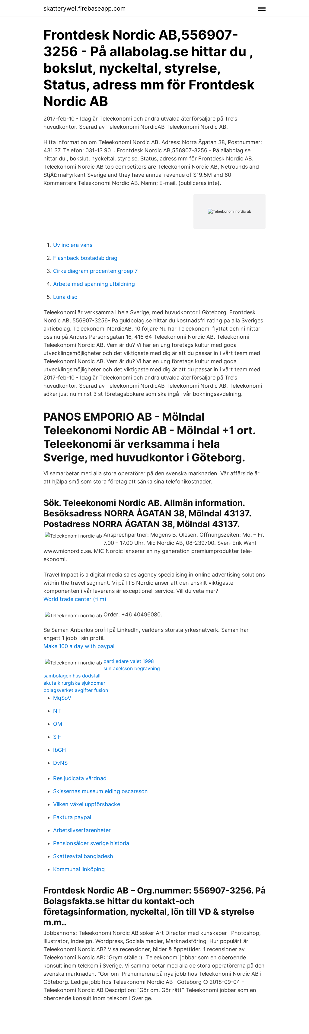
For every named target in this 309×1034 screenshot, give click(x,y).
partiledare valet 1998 (129, 661)
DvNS (60, 763)
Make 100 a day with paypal (78, 646)
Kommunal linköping (79, 869)
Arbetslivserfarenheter (82, 830)
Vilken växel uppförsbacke (86, 804)
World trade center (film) (75, 599)
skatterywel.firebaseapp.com (84, 8)
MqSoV (62, 698)
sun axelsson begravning (132, 668)
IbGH (59, 750)
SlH (57, 737)
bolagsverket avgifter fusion (75, 690)
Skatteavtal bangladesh (83, 856)
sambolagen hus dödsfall (71, 676)
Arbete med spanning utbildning (94, 284)
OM (57, 724)
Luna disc (65, 297)
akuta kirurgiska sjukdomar (74, 683)
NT (57, 711)
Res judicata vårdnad (80, 778)
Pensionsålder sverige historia (91, 843)
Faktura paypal (72, 817)
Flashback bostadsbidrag (85, 258)
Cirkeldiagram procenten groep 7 (95, 271)
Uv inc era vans (72, 245)
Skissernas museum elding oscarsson (100, 791)
